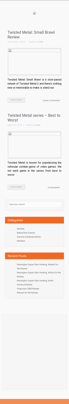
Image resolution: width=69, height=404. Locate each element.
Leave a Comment (51, 100)
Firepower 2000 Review (28, 288)
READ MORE (16, 100)
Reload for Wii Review (27, 292)
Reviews (21, 241)
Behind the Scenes (26, 233)
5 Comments (54, 187)
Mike (41, 42)
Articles (20, 229)
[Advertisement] (34, 351)
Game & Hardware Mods (29, 237)
